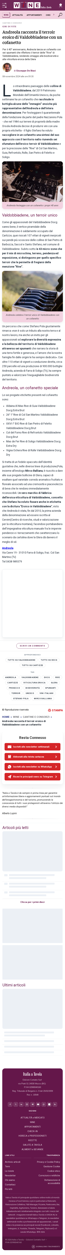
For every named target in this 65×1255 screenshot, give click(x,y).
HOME (6, 716)
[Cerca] (60, 15)
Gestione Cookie (52, 1166)
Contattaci (10, 1184)
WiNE (6, 15)
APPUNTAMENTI (34, 15)
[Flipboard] (49, 1104)
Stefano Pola (21, 699)
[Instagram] (27, 1104)
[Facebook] (10, 1104)
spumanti (50, 688)
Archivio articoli (12, 1162)
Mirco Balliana (43, 699)
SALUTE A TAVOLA (32, 1145)
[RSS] (55, 1104)
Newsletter (10, 1175)
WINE (16, 716)
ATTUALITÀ (17, 15)
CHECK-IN (50, 15)
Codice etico (53, 1171)
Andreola (7, 548)
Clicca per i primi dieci (32, 902)
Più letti (8, 1189)
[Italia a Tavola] (32, 5)
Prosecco (14, 688)
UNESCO (30, 693)
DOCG (47, 677)
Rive (57, 677)
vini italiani (47, 693)
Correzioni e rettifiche (49, 1175)
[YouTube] (38, 1104)
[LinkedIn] (21, 1104)
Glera (54, 683)
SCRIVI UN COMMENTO (32, 646)
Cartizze (12, 683)
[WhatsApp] (43, 1104)
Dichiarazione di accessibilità (52, 1182)
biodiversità (33, 688)
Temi (7, 1166)
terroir (15, 693)
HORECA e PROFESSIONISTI (33, 1135)
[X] (15, 1104)
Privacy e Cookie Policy (48, 1162)
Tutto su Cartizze (32, 665)
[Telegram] (32, 1104)
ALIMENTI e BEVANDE (32, 1149)
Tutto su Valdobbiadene (21, 660)
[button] (60, 5)
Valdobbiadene (30, 677)
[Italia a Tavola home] (32, 1074)
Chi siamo (10, 1180)
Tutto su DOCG (49, 660)
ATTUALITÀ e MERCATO (33, 1117)
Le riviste (9, 1171)
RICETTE (32, 1140)
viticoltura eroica (34, 683)
